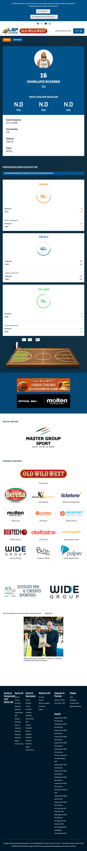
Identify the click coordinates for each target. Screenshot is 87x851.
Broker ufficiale (15, 558)
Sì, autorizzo (42, 11)
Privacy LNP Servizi (54, 843)
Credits (82, 843)
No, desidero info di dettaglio (43, 17)
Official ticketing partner (71, 502)
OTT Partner (43, 540)
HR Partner (43, 521)
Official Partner (71, 521)
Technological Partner (71, 540)
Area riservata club (63, 31)
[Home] (25, 31)
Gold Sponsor (15, 502)
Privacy (46, 843)
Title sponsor (43, 483)
